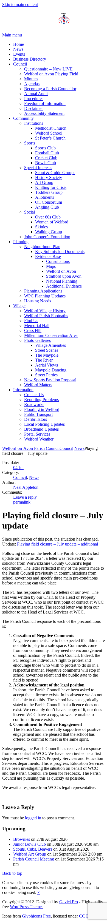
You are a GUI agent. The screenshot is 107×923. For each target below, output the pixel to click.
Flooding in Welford (41, 409)
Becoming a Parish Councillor (50, 88)
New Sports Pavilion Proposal (50, 379)
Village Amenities (50, 345)
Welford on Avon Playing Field (51, 74)
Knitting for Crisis (50, 187)
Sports (29, 143)
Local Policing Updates (44, 424)
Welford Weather (39, 439)
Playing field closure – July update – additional (57, 544)
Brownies (21, 839)
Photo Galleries (37, 340)
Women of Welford (51, 222)
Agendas (32, 83)
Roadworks (34, 404)
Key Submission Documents (60, 251)
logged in (33, 818)
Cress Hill (32, 330)
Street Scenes (46, 350)
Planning (21, 241)
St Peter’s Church (50, 138)
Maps (51, 266)
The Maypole (46, 355)
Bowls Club (45, 162)
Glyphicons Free (36, 916)
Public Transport (38, 414)
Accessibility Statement (44, 113)
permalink (21, 502)
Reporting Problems (41, 399)
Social (29, 212)
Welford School (48, 133)
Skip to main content (20, 4)
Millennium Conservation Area (51, 335)
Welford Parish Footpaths (46, 315)
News (18, 49)
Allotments (44, 197)
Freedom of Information (45, 103)
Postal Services (37, 434)
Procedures (33, 98)
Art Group (44, 182)
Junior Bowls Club (29, 844)
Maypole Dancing (50, 370)
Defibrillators (35, 419)
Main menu (12, 35)
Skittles (41, 227)
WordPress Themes (26, 906)
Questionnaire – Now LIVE (48, 69)
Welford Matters (38, 384)
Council (20, 64)
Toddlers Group (49, 192)
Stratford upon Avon (63, 276)
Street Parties (46, 375)
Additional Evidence (64, 286)
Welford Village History (45, 310)
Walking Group (48, 231)
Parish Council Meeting (33, 859)
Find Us (31, 320)
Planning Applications (43, 291)
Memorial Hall (36, 325)
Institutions (33, 123)
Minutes (31, 78)
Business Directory (29, 59)
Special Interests (38, 167)
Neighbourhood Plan (42, 246)
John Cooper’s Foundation (47, 236)
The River (44, 360)
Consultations (58, 261)
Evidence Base (48, 256)
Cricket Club (46, 157)
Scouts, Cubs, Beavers (32, 849)
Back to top (12, 873)
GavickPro (68, 901)
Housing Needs (37, 301)
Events (19, 54)
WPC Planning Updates (45, 296)
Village (19, 305)
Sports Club (45, 148)
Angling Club (47, 207)
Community (23, 118)
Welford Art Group (29, 854)
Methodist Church (50, 128)
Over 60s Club (48, 217)
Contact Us (34, 394)
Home (18, 44)
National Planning (61, 281)
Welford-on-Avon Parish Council (31, 448)
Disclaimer (33, 108)
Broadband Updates (41, 429)
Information (23, 389)
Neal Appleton (25, 487)
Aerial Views (46, 365)
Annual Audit (36, 93)
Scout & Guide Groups (55, 172)
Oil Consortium (48, 202)
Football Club (47, 152)
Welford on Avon (61, 271)
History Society (48, 177)
